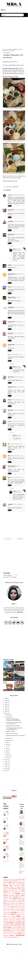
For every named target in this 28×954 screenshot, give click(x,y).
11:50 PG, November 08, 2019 (17, 367)
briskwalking (6, 887)
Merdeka (5, 912)
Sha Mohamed (11, 466)
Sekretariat (14, 927)
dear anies (10, 410)
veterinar (12, 933)
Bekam (4, 883)
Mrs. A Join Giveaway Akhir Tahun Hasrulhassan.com (14, 723)
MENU (4, 10)
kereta (23, 901)
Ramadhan (18, 923)
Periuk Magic (12, 919)
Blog (11, 885)
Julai (7, 744)
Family (17, 893)
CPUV (16, 890)
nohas (9, 286)
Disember (8, 715)
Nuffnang (13, 916)
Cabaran (11, 887)
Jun (7, 746)
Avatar (23, 880)
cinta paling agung (7, 888)
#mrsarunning (6, 879)
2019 (6, 713)
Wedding (19, 933)
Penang (15, 918)
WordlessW (15, 49)
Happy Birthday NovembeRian (13, 725)
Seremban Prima (21, 927)
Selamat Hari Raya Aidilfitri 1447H (19, 690)
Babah (10, 882)
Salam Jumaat (21, 925)
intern (9, 900)
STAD (8, 930)
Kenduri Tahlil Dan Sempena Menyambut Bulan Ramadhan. (19, 669)
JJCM (4, 901)
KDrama (16, 901)
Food (7, 49)
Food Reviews (16, 895)
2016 (6, 764)
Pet (24, 919)
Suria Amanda (11, 274)
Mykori (18, 912)
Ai (8, 354)
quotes (19, 921)
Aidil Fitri (20, 879)
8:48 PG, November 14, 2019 (16, 455)
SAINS (11, 925)
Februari (8, 755)
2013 (6, 770)
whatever (5, 935)
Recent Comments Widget (21, 872)
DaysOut (5, 891)
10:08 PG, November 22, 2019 (17, 477)
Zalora (10, 937)
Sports (4, 930)
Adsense (11, 879)
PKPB (11, 921)
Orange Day (5, 918)
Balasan (12, 246)
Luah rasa (13, 909)
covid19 (5, 890)
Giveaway (16, 897)
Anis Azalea (11, 376)
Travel (7, 932)
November (8, 717)
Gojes (21, 897)
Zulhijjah (14, 937)
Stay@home (13, 930)
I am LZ (10, 195)
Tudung (10, 932)
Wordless (11, 935)
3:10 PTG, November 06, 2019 (18, 195)
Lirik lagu (23, 906)
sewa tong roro (12, 386)
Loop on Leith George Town (9, 907)
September (8, 740)
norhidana (10, 221)
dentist (10, 891)
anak (10, 880)
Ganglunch (5, 897)
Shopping (5, 929)
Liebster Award (17, 906)
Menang (23, 910)
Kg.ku (5, 903)
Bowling (23, 885)
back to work (16, 882)
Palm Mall (11, 918)
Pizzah (9, 399)
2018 (6, 759)
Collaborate (14, 888)
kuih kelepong (16, 904)
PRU (17, 921)
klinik (21, 903)
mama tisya (11, 333)
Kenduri (19, 901)
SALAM (15, 925)
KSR (8, 904)
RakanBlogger (10, 923)
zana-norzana (11, 234)
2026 (6, 698)
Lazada (12, 906)
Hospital (20, 898)
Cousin (23, 888)
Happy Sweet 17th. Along (12, 733)
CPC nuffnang (11, 890)
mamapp (10, 504)
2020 (6, 711)
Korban (4, 904)
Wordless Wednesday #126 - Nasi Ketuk (9, 679)
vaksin (23, 932)
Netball (13, 914)
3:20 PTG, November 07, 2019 (15, 354)
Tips (4, 932)
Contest (19, 888)
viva (15, 933)
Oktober (8, 738)
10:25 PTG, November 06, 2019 (18, 286)
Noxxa (9, 916)
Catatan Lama (20, 538)
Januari (8, 757)
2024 (6, 702)
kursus (4, 906)
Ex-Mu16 (5, 893)
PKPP (14, 921)
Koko (23, 903)
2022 (6, 706)
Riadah (23, 924)
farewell (23, 893)
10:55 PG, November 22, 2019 (17, 492)
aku (24, 879)
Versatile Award (6, 933)
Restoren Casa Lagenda (12, 924)
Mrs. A (14, 249)
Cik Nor (10, 265)
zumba (17, 937)
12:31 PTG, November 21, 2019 (14, 467)
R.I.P (4, 922)
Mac (7, 753)
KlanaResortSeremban (14, 903)
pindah (4, 921)
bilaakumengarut (21, 883)
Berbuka (9, 883)
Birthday (5, 885)
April (7, 750)
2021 (6, 709)
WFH (24, 933)
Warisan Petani (11, 297)
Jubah (7, 901)
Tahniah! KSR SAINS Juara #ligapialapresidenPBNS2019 (13, 719)
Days (23, 890)
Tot (7, 818)
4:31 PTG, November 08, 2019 (18, 421)
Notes (5, 916)
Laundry (8, 906)
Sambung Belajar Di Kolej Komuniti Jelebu (8, 669)
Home (4, 49)
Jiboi (23, 900)
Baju (21, 882)
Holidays (14, 898)
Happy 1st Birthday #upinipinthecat (17, 679)
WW (4, 937)
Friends (22, 895)
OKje (9, 477)
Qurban (23, 921)
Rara (9, 455)
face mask (11, 893)
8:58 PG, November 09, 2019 (16, 443)
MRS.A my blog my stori (12, 944)
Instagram (5, 900)
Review (19, 924)
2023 (6, 704)
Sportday (23, 929)
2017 (6, 761)
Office (18, 916)
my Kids (14, 913)
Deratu (13, 891)
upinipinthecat (19, 932)
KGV (8, 903)
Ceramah (23, 887)
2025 (6, 700)
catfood (15, 887)
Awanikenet (5, 882)
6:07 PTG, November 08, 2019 (17, 436)
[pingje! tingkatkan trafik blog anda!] (7, 798)
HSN (24, 898)
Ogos (7, 742)
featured (5, 895)
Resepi (4, 924)
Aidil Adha (15, 879)
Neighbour (22, 912)
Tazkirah (23, 930)
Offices (23, 916)
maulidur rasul (6, 910)
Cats (18, 887)
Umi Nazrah (11, 209)
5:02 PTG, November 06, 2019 (17, 250)
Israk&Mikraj (13, 900)
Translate (14, 577)
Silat (9, 929)
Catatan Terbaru (7, 538)
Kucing (10, 904)
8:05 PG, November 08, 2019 (17, 399)
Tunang (14, 932)
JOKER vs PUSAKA (10, 731)
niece (17, 914)
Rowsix (10, 49)
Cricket (19, 890)
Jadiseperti (19, 900)
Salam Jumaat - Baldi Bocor (8, 690)
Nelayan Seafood (7, 914)
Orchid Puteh (11, 344)
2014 (6, 768)
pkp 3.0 (8, 921)
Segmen (9, 927)
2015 (6, 766)
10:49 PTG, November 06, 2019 (14, 298)
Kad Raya (11, 901)
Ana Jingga (11, 307)
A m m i (10, 421)
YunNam (7, 937)
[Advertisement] (14, 33)
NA (8, 443)
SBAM (4, 927)
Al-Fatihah (5, 880)
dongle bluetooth (18, 891)
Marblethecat (18, 909)
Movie (8, 912)
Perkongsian (19, 919)
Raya (23, 923)
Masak (23, 909)
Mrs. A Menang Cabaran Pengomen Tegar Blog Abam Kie (14, 728)
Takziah (18, 930)
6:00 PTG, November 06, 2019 (18, 265)
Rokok (4, 925)
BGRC (14, 883)
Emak (23, 891)
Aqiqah (19, 880)
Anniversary (15, 880)
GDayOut (11, 897)
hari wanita (9, 898)
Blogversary (16, 885)
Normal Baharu (21, 914)
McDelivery (13, 910)
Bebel (23, 882)
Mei (7, 748)
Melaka (18, 910)
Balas (9, 205)
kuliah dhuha (22, 904)
